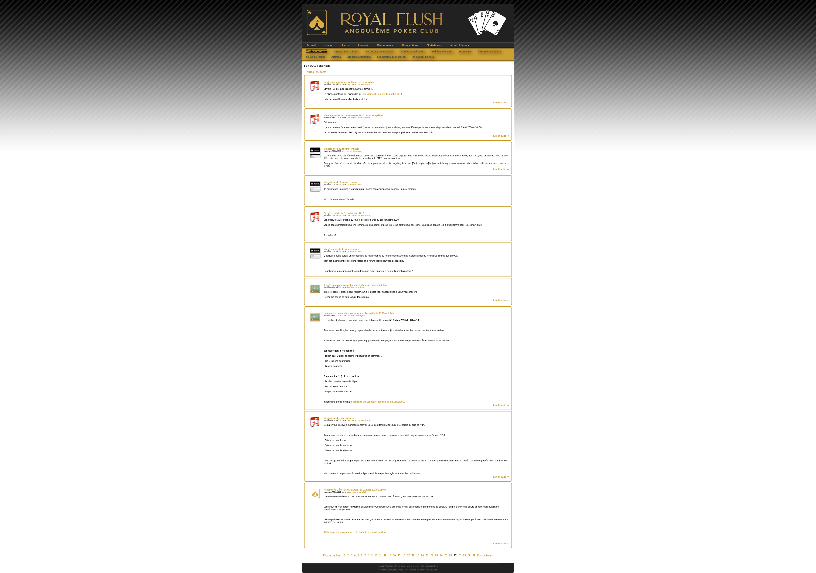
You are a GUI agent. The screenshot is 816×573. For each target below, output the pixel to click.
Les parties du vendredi (379, 51)
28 (460, 555)
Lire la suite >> (501, 102)
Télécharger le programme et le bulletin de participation (355, 532)
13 (389, 555)
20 (422, 555)
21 (427, 555)
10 (376, 555)
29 (464, 555)
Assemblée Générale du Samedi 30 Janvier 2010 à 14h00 (355, 489)
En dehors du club (441, 51)
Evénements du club (412, 51)
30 (469, 555)
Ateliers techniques (359, 56)
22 (432, 555)
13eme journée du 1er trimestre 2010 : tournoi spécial (353, 115)
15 (399, 555)
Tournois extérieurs (489, 51)
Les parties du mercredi (391, 56)
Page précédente (332, 555)
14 (394, 555)
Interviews (465, 51)
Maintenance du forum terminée (341, 149)
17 (408, 555)
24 (441, 555)
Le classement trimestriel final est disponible (349, 82)
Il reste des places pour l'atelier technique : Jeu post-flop (355, 285)
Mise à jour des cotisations (339, 418)
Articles (336, 56)
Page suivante (485, 555)
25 (446, 555)
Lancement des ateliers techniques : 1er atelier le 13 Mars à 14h (359, 313)
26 (450, 555)
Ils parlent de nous (423, 56)
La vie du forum (315, 56)
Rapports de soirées (346, 51)
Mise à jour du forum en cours (340, 182)
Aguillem (433, 566)
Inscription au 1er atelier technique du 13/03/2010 (377, 401)
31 (474, 555)
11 (380, 555)
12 (385, 555)
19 (417, 555)
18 (413, 555)
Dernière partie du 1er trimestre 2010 (344, 213)
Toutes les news (316, 51)
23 (436, 555)
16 (403, 555)
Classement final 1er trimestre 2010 (382, 94)
